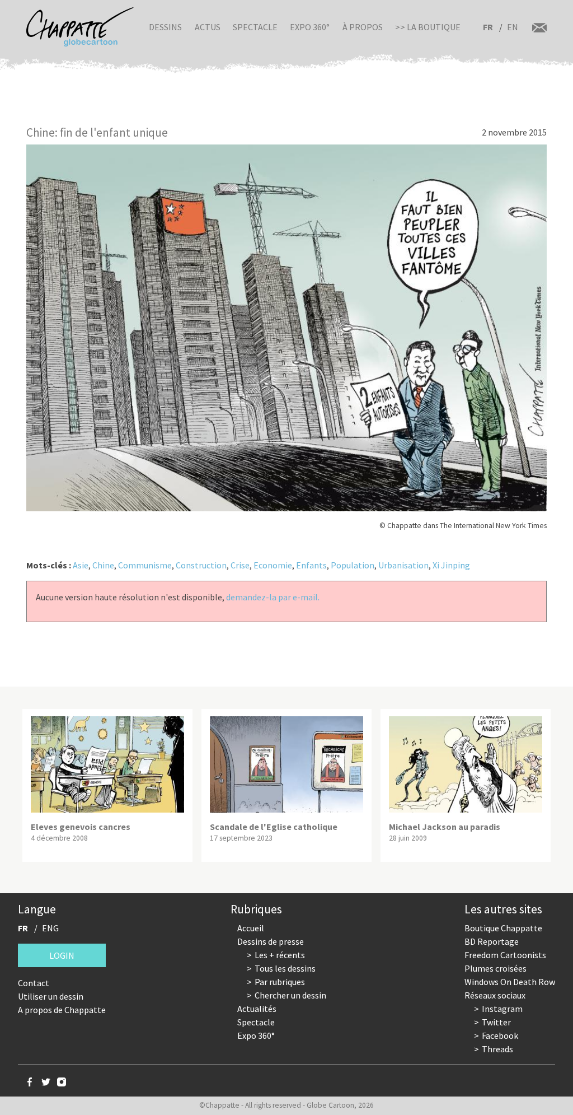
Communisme (145, 565)
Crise (240, 565)
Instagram (502, 1008)
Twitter (496, 1022)
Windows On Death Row (509, 981)
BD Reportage (491, 941)
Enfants (311, 565)
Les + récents (280, 954)
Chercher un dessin (290, 995)
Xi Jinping (451, 565)
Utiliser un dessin (50, 996)
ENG (50, 928)
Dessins (165, 26)
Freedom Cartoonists (505, 954)
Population (352, 565)
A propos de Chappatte (62, 1009)
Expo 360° (310, 26)
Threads (497, 1049)
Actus (207, 26)
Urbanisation (403, 565)
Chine (103, 565)
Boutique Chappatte (503, 928)
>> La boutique (428, 26)
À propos (362, 26)
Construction (201, 565)
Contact (33, 982)
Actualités (256, 1008)
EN (512, 26)
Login (61, 955)
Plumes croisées (495, 968)
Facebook (500, 1035)
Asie (80, 565)
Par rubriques (280, 981)
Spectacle (255, 26)
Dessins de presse (270, 941)
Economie (272, 565)
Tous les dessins (285, 968)
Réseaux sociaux (494, 995)
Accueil (250, 928)
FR (488, 26)
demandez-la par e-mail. (273, 597)
